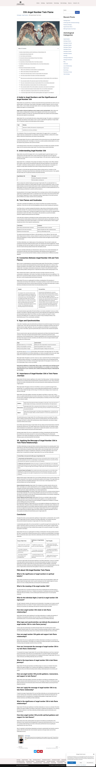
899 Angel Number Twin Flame (70, 28)
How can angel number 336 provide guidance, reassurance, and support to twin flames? (37, 86)
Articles (37, 3)
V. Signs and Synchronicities (24, 59)
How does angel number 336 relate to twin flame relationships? (33, 75)
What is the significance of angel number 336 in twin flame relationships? (35, 90)
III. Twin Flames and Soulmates (25, 56)
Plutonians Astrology (68, 24)
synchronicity (28, 351)
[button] (93, 754)
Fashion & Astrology (61, 761)
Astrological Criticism (68, 43)
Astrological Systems (68, 53)
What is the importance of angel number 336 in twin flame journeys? (34, 84)
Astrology (43, 3)
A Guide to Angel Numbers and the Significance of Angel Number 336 (32, 52)
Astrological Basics (67, 41)
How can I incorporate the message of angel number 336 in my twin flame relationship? (37, 82)
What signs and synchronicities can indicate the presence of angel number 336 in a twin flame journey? (39, 78)
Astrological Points (67, 49)
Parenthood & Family (68, 72)
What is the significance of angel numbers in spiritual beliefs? (33, 69)
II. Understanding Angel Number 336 (26, 54)
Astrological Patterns (68, 47)
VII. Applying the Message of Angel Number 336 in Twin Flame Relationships (34, 63)
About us (70, 3)
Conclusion (21, 65)
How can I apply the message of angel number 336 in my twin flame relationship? (37, 88)
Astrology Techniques (68, 59)
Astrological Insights (67, 45)
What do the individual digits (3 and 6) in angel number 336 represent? (34, 73)
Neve (17, 765)
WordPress (26, 765)
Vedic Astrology (63, 3)
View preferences (90, 762)
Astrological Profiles (67, 51)
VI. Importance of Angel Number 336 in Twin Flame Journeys (31, 61)
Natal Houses (66, 67)
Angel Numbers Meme (68, 26)
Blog (64, 61)
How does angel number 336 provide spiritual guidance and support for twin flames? (37, 92)
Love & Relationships (68, 65)
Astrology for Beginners (68, 57)
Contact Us (75, 3)
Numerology (56, 3)
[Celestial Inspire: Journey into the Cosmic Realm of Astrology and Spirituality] (20, 3)
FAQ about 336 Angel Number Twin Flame (27, 67)
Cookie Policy (60, 762)
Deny (81, 762)
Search (65, 10)
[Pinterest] (41, 751)
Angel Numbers (49, 3)
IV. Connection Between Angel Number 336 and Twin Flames (30, 57)
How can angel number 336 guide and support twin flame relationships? (34, 80)
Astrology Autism (67, 20)
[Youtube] (38, 751)
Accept (71, 762)
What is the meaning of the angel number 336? (30, 71)
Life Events (66, 63)
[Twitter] (35, 751)
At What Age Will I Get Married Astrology (71, 22)
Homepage (19, 15)
